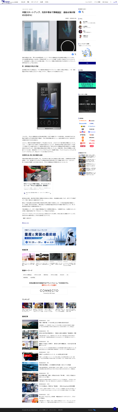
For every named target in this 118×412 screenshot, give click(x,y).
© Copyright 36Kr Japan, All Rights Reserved (30, 409)
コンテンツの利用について (43, 409)
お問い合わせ (60, 409)
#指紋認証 (25, 277)
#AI (67, 274)
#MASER (62, 274)
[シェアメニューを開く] (115, 409)
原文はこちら (25, 223)
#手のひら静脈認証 (27, 274)
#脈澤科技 (46, 274)
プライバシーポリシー (53, 409)
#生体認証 (32, 277)
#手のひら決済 (37, 274)
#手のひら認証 (54, 274)
